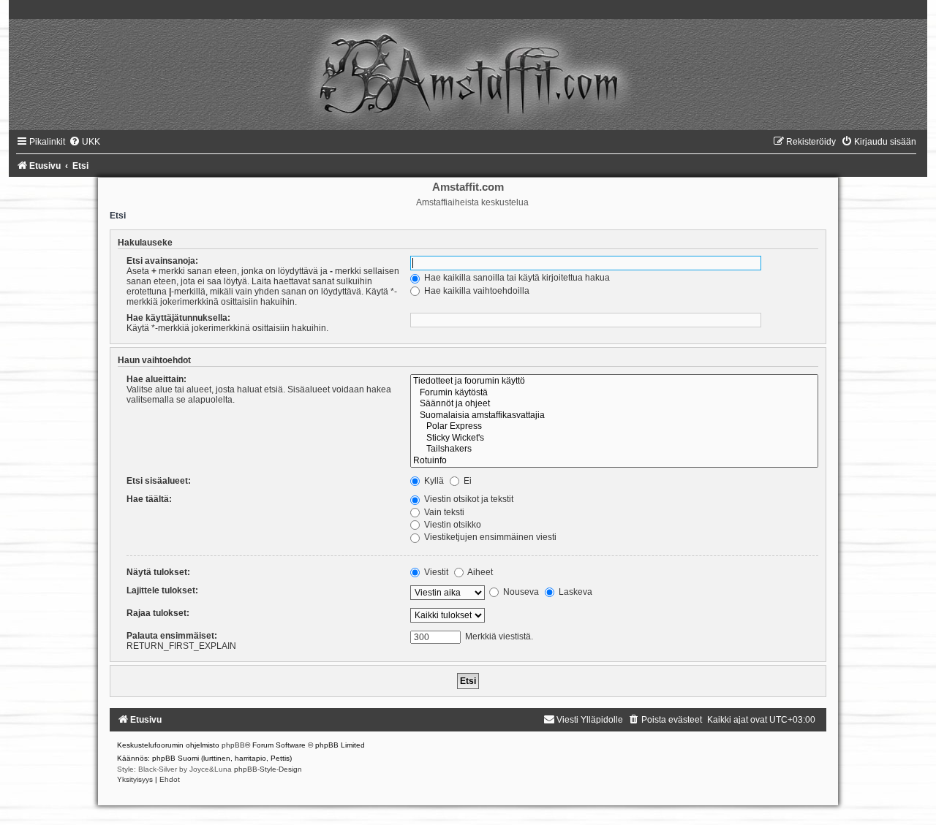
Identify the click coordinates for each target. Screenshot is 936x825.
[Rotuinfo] (614, 461)
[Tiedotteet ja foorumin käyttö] (614, 381)
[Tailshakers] (614, 449)
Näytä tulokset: (158, 572)
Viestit (435, 572)
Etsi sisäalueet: (159, 481)
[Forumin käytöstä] (614, 393)
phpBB (233, 745)
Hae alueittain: (156, 379)
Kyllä (433, 481)
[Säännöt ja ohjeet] (614, 404)
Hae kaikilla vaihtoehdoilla (475, 291)
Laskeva (574, 592)
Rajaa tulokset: (158, 613)
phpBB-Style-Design (268, 769)
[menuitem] (84, 142)
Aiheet (479, 572)
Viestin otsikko (451, 525)
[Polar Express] (614, 427)
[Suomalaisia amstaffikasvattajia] (614, 416)
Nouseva (520, 592)
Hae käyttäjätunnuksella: (178, 318)
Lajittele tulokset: (162, 590)
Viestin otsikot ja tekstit (467, 499)
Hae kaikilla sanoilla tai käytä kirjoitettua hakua (516, 278)
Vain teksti (443, 512)
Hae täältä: (149, 499)
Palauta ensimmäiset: (172, 636)
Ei (466, 481)
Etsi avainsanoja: (162, 261)
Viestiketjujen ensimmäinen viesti (489, 537)
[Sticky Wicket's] (614, 438)
